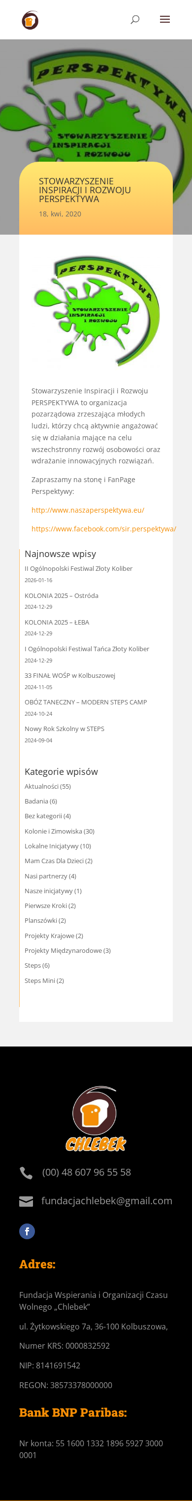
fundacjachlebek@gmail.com (107, 1200)
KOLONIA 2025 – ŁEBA (57, 622)
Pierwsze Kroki (46, 905)
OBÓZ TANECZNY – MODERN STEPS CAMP (86, 702)
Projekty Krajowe (49, 935)
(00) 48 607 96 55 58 (86, 1172)
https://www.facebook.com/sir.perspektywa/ (104, 528)
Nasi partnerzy (46, 876)
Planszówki (41, 920)
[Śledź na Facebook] (27, 1231)
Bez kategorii (43, 815)
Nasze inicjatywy (49, 890)
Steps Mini (40, 980)
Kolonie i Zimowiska (53, 831)
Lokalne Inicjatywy (52, 845)
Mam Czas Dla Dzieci (54, 860)
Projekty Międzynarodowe (63, 950)
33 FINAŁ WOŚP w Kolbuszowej (70, 675)
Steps (33, 965)
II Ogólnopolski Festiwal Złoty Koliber (78, 568)
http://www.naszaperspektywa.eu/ (88, 510)
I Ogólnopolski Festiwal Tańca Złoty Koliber (87, 648)
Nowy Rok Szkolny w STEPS (64, 728)
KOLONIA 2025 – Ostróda (61, 595)
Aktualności (42, 786)
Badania (36, 801)
